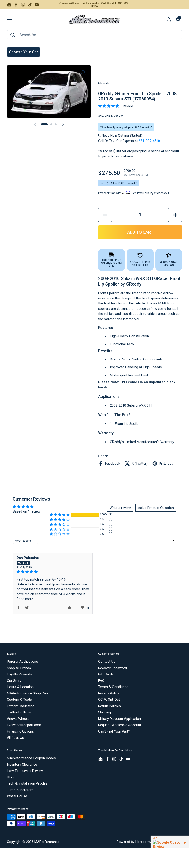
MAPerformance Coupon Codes (31, 758)
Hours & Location (20, 687)
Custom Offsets (19, 699)
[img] (53, 571)
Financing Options (20, 731)
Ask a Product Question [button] (156, 508)
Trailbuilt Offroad (19, 712)
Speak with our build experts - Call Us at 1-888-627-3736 (94, 5)
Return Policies (109, 706)
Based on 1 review (26, 511)
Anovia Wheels (18, 719)
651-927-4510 (149, 141)
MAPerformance (46, 842)
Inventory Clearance (22, 764)
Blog (10, 777)
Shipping (104, 712)
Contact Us (106, 661)
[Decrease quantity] (105, 215)
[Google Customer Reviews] (170, 842)
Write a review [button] (120, 508)
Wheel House (17, 796)
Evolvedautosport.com (24, 725)
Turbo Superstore (20, 790)
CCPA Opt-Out (109, 699)
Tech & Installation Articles (27, 783)
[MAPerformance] (94, 20)
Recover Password (112, 668)
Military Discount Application (119, 719)
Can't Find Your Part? (114, 731)
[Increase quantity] (175, 215)
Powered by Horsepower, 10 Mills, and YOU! (149, 842)
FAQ (101, 681)
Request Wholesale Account (119, 725)
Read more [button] (25, 599)
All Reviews (15, 738)
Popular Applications (22, 661)
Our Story (14, 681)
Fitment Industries (20, 706)
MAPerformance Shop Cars (28, 693)
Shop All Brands (19, 668)
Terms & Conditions (113, 687)
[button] (177, 19)
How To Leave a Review (25, 771)
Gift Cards (106, 674)
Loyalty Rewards (19, 674)
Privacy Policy (108, 693)
